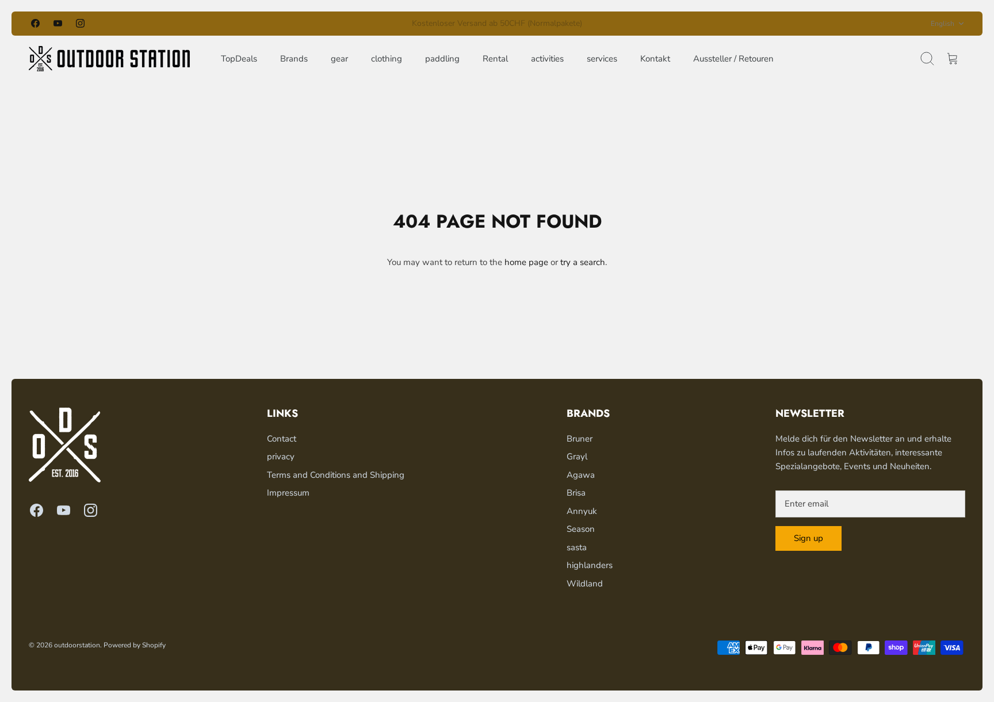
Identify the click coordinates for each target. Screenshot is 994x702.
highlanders (590, 565)
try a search (582, 262)
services (602, 58)
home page (526, 262)
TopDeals (239, 58)
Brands (294, 58)
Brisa (576, 492)
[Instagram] (80, 23)
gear (339, 58)
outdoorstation (77, 645)
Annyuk (582, 511)
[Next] (644, 23)
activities (547, 58)
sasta (577, 547)
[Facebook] (35, 23)
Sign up (808, 538)
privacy (281, 456)
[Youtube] (58, 23)
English (942, 23)
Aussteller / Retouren (733, 58)
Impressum (288, 492)
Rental (495, 58)
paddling (442, 58)
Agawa (581, 475)
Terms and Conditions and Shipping (335, 475)
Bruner (579, 438)
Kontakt (655, 58)
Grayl (577, 456)
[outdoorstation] (109, 58)
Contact (281, 438)
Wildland (585, 583)
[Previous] (349, 23)
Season (581, 529)
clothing (386, 58)
